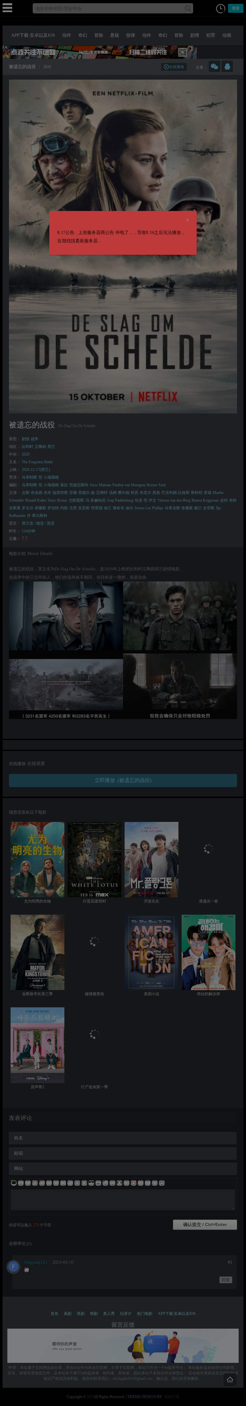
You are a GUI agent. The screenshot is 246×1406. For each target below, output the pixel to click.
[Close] (187, 220)
